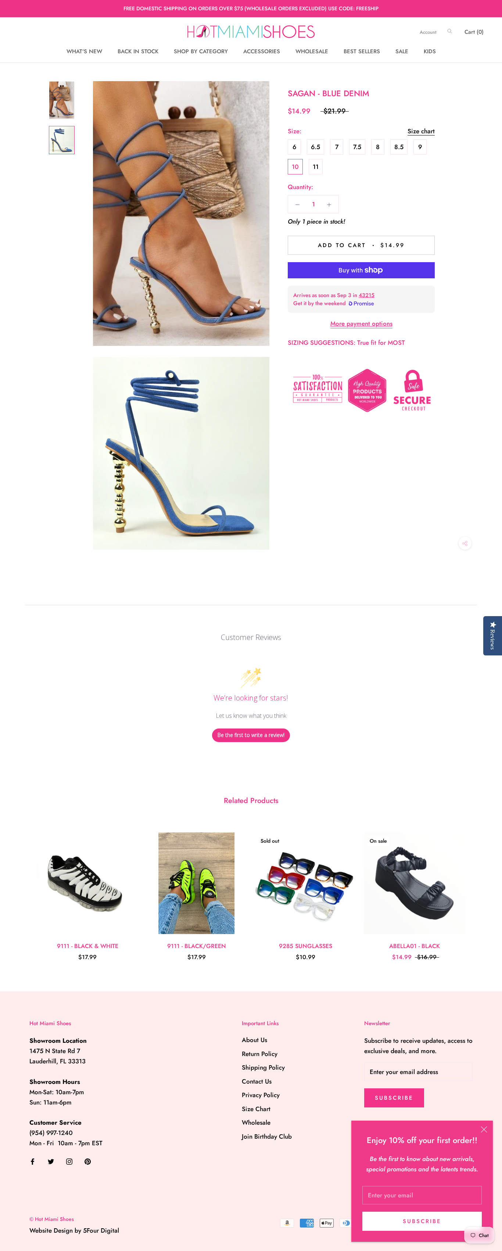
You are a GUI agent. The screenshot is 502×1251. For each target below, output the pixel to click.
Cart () (474, 32)
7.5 (357, 146)
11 (316, 166)
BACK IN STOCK (138, 51)
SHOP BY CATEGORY (201, 51)
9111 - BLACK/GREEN (196, 946)
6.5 (315, 146)
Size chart (421, 131)
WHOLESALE (311, 51)
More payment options (361, 323)
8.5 (399, 146)
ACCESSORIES (261, 51)
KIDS (430, 51)
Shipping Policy (263, 1067)
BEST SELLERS (362, 51)
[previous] (23, 889)
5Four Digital (101, 1230)
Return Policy (259, 1053)
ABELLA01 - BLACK (414, 946)
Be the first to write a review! (251, 734)
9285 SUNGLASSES (305, 946)
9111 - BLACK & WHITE (87, 946)
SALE (401, 51)
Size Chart (256, 1108)
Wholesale (256, 1122)
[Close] (484, 1129)
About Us (254, 1039)
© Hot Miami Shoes (51, 1219)
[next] (479, 889)
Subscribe (422, 1221)
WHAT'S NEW (84, 51)
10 (295, 166)
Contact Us (257, 1081)
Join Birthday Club (267, 1136)
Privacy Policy (261, 1095)
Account (428, 32)
